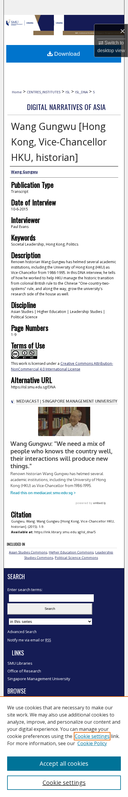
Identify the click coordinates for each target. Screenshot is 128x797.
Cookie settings (92, 736)
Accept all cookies (64, 763)
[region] (64, 746)
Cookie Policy (92, 743)
